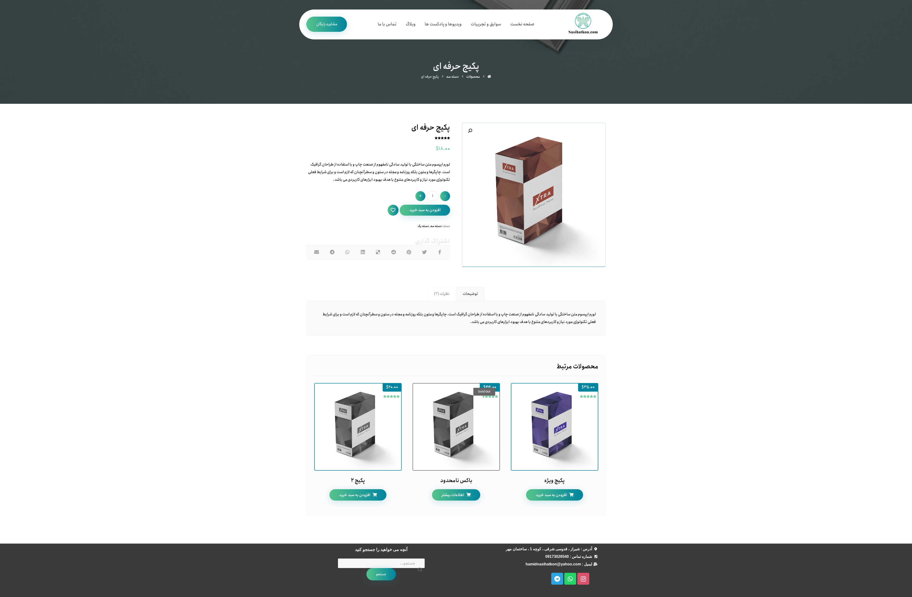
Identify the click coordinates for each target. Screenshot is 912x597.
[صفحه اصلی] (489, 76)
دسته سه (436, 226)
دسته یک (423, 226)
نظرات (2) (442, 294)
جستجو (381, 574)
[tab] (470, 294)
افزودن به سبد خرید (425, 210)
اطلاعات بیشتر (453, 495)
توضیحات (470, 294)
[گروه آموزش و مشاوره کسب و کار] (583, 24)
